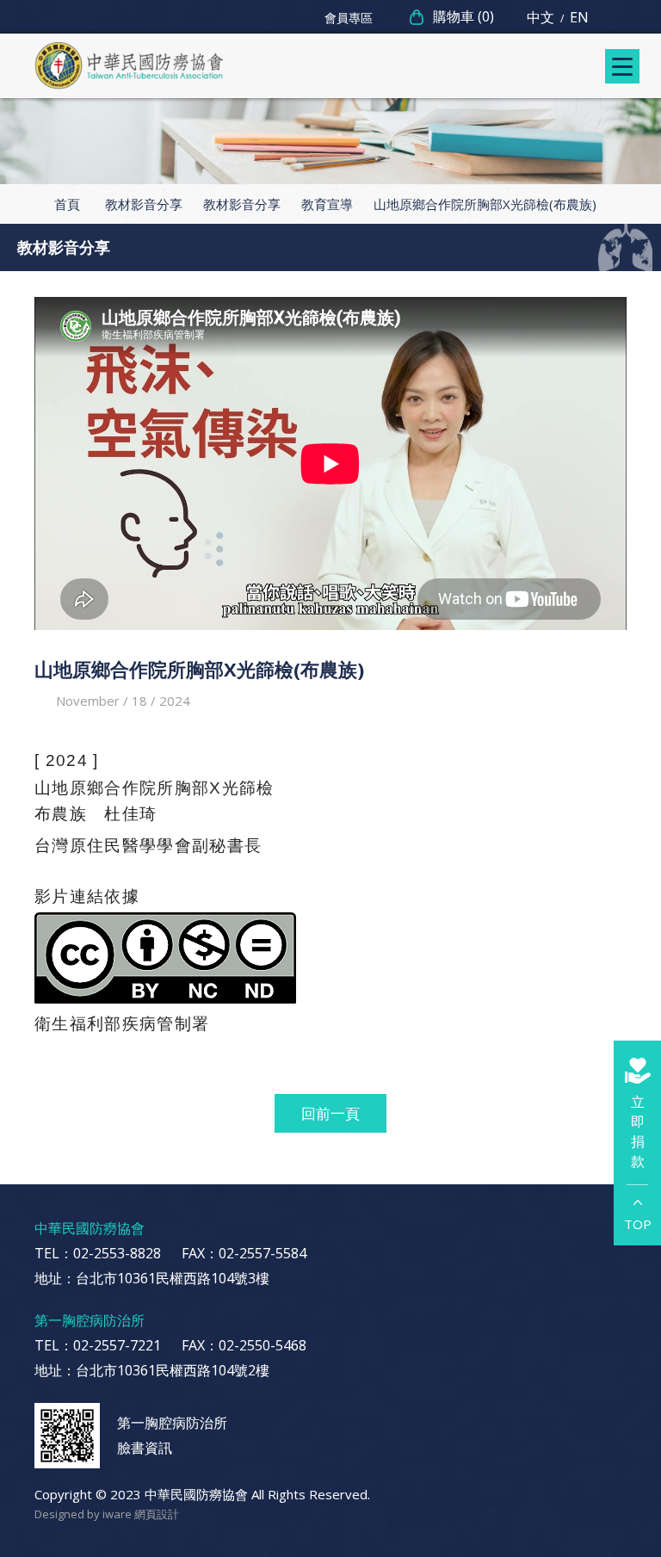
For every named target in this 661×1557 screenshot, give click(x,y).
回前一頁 (330, 1113)
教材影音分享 (143, 204)
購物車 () (463, 16)
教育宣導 (327, 204)
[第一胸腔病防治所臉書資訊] (67, 1435)
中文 (540, 17)
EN (579, 17)
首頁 (67, 204)
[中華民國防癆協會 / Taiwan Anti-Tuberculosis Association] (129, 66)
